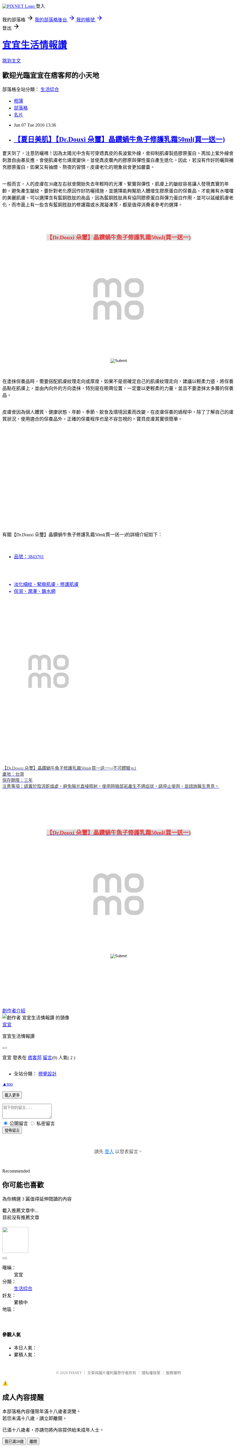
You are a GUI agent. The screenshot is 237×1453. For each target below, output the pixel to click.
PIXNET (75, 1373)
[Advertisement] (51, 473)
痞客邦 (35, 1057)
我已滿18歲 (14, 1441)
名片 (18, 114)
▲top (7, 1084)
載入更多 (12, 1095)
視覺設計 (47, 1073)
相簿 (18, 101)
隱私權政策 (151, 1373)
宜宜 (7, 1024)
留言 (47, 1057)
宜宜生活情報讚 (34, 45)
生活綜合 (49, 89)
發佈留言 (12, 1130)
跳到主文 (11, 60)
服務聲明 (173, 1373)
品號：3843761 (29, 556)
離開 (33, 1441)
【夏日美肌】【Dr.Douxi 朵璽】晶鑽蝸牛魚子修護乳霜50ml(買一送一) (119, 139)
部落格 (21, 108)
